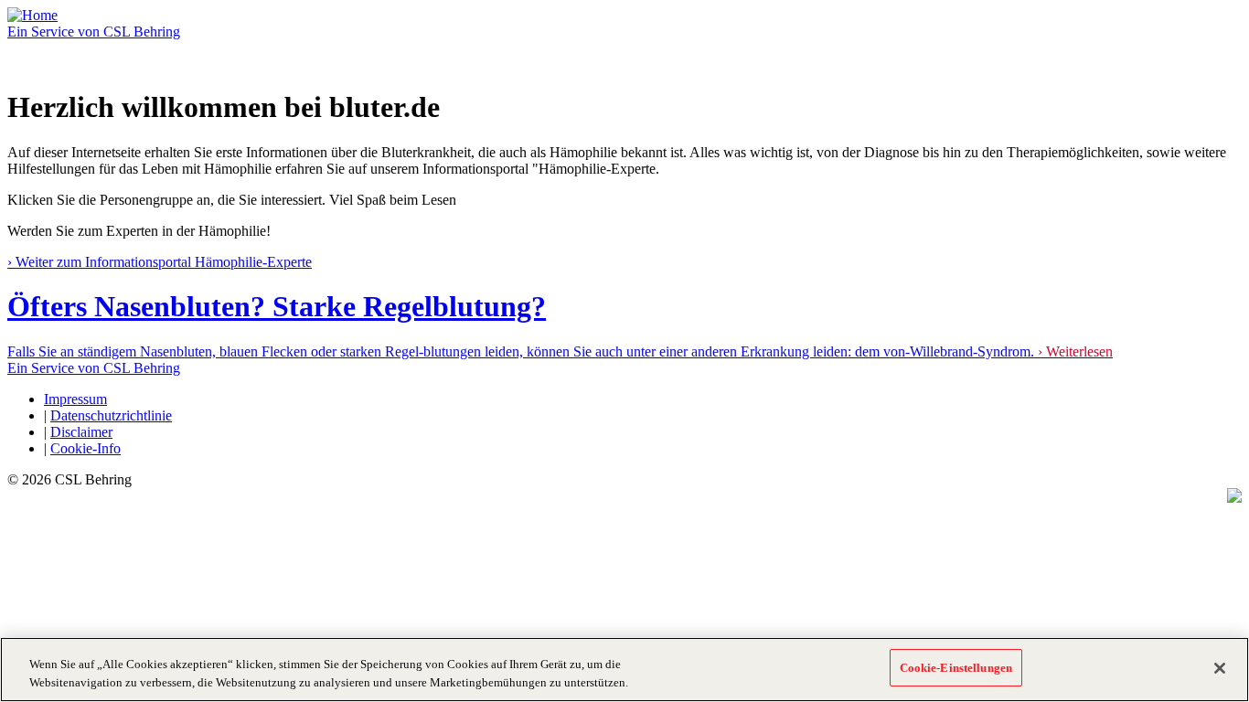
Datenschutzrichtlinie (111, 415)
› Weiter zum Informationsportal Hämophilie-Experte (159, 262)
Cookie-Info (85, 448)
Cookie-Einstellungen (956, 668)
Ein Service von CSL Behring (93, 31)
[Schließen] (1220, 668)
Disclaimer (81, 432)
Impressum (75, 399)
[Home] (32, 15)
